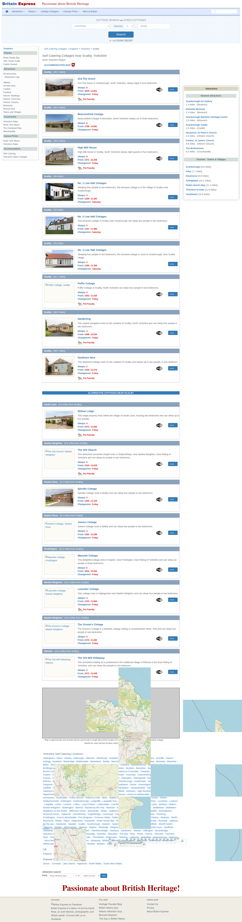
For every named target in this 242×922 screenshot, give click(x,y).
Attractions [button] (17, 11)
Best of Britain (90, 11)
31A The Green (86, 78)
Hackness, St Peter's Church (201, 132)
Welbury (173, 837)
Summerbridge (87, 834)
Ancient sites (9, 86)
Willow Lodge (86, 411)
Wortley (91, 844)
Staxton (137, 830)
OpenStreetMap (61, 828)
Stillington (148, 830)
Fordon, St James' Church (200, 140)
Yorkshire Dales (10, 121)
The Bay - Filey (127, 834)
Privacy (150, 907)
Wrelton (101, 844)
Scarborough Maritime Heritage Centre (207, 117)
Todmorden (111, 837)
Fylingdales (192, 180)
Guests (118, 26)
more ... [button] (173, 89)
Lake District (69, 863)
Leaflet (45, 828)
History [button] (32, 11)
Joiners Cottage (87, 522)
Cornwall (56, 863)
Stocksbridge (161, 830)
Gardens (7, 92)
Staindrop (48, 830)
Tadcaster (112, 834)
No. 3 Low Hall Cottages (92, 250)
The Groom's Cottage (90, 624)
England (74, 49)
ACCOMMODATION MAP (57, 65)
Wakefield (146, 837)
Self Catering (9, 153)
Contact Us (152, 904)
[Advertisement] (20, 201)
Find (44, 875)
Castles (6, 89)
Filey (188, 171)
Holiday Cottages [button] (49, 11)
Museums (7, 105)
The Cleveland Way (12, 128)
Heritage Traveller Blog (110, 904)
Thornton (158, 834)
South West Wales (112, 863)
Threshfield (98, 837)
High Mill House (87, 147)
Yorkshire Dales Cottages (15, 157)
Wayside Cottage (88, 555)
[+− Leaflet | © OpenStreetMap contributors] (111, 713)
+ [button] (43, 825)
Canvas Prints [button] (70, 11)
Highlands (82, 863)
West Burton (50, 840)
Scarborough (193, 167)
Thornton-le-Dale (195, 189)
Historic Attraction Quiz (110, 911)
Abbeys (6, 82)
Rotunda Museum (195, 109)
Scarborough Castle (196, 125)
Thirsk (140, 834)
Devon (46, 863)
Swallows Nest (86, 357)
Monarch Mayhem (108, 914)
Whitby (105, 840)
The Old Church (87, 450)
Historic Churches (11, 99)
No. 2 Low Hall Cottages (92, 216)
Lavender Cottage (88, 589)
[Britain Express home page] (20, 4)
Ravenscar (191, 176)
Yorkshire (85, 49)
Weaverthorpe (160, 837)
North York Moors (11, 125)
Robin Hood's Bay (195, 185)
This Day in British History (112, 918)
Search (121, 34)
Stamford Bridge (99, 830)
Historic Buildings (11, 95)
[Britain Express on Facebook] (66, 904)
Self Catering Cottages (55, 49)
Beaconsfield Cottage (90, 114)
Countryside (10, 117)
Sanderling (84, 318)
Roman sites (9, 109)
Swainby (101, 834)
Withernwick (49, 844)
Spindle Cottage (87, 488)
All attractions (9, 74)
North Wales (95, 863)
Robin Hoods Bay (11, 58)
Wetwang (95, 840)
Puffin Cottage (86, 283)
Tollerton (123, 837)
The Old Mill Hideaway (91, 657)
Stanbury (114, 830)
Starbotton (126, 830)
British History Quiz (108, 907)
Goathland (191, 194)
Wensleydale (9, 131)
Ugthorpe (134, 837)
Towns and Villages (12, 112)
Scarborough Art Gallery (199, 101)
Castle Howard (10, 64)
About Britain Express (158, 911)
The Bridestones (195, 148)
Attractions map (12, 77)
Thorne (148, 834)
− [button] (44, 825)
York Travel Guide (11, 61)
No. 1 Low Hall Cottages (92, 183)
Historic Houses (10, 102)
